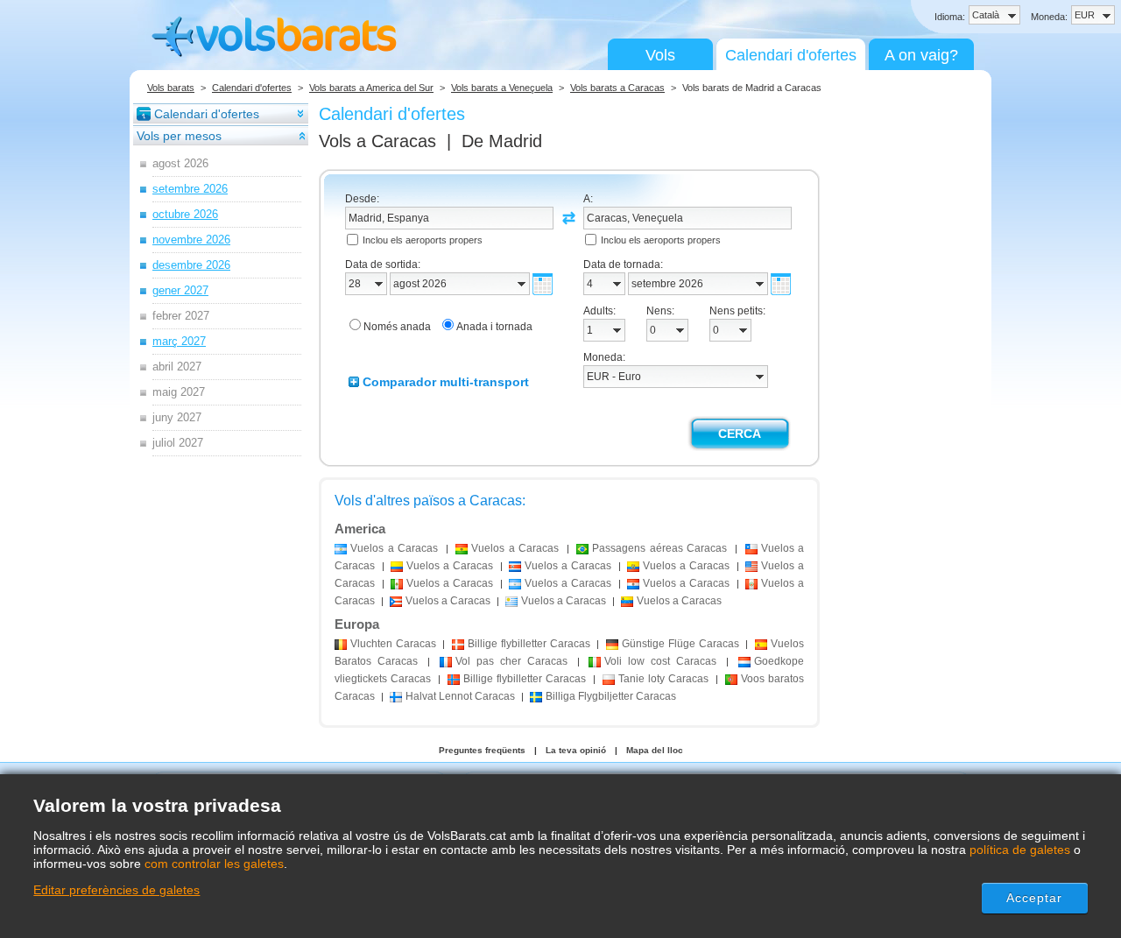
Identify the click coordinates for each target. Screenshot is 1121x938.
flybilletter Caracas (528, 644)
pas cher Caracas (511, 661)
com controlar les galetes (214, 864)
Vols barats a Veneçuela (502, 87)
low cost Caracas (660, 661)
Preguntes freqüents (482, 750)
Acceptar (1034, 898)
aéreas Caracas (659, 548)
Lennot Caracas (460, 696)
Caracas (393, 644)
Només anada (397, 327)
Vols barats (170, 87)
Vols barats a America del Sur (371, 87)
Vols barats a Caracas (617, 87)
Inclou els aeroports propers (423, 240)
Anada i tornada (494, 327)
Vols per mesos (179, 136)
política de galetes (1019, 850)
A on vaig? (921, 55)
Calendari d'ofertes (791, 55)
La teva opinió (576, 750)
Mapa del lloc (654, 750)
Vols (660, 55)
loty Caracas (663, 679)
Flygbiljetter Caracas (611, 696)
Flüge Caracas (680, 644)
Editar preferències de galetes (116, 890)
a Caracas (394, 548)
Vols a (377, 141)
